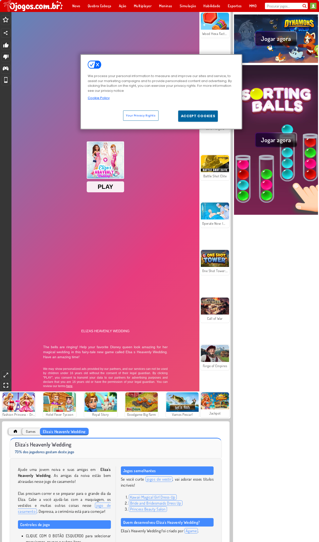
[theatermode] (5, 375)
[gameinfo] (5, 69)
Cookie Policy (99, 98)
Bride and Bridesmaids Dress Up (155, 503)
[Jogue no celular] (5, 80)
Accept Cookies (198, 115)
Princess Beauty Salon (148, 509)
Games (30, 431)
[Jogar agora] (276, 62)
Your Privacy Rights (141, 115)
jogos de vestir (159, 479)
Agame (191, 530)
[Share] (5, 33)
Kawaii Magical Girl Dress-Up (152, 497)
